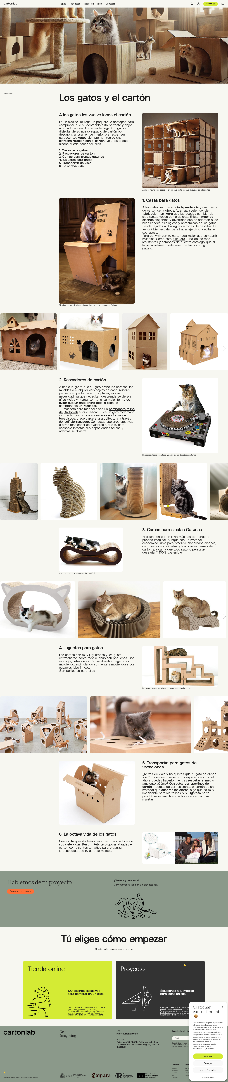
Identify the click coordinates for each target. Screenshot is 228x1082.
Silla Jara (179, 238)
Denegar (208, 1063)
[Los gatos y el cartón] (10, 4)
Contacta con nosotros (20, 891)
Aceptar (208, 1056)
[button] (222, 1006)
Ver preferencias (208, 1070)
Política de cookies (208, 1077)
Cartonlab (71, 412)
